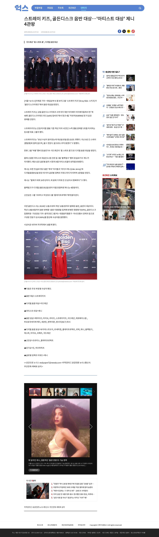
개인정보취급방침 (67, 525)
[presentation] (27, 391)
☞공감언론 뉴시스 (31, 362)
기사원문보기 (34, 470)
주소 (133, 31)
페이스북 (119, 31)
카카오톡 (128, 31)
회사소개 (40, 525)
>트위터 (124, 31)
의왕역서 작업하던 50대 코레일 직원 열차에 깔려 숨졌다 (72, 487)
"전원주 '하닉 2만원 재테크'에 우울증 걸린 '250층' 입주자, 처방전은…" (77, 484)
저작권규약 (81, 525)
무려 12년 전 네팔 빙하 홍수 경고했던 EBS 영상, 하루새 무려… (74, 494)
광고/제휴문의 (52, 525)
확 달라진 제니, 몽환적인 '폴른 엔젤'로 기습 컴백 (47, 460)
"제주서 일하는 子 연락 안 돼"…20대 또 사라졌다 (69, 491)
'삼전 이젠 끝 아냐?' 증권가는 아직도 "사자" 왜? (69, 498)
